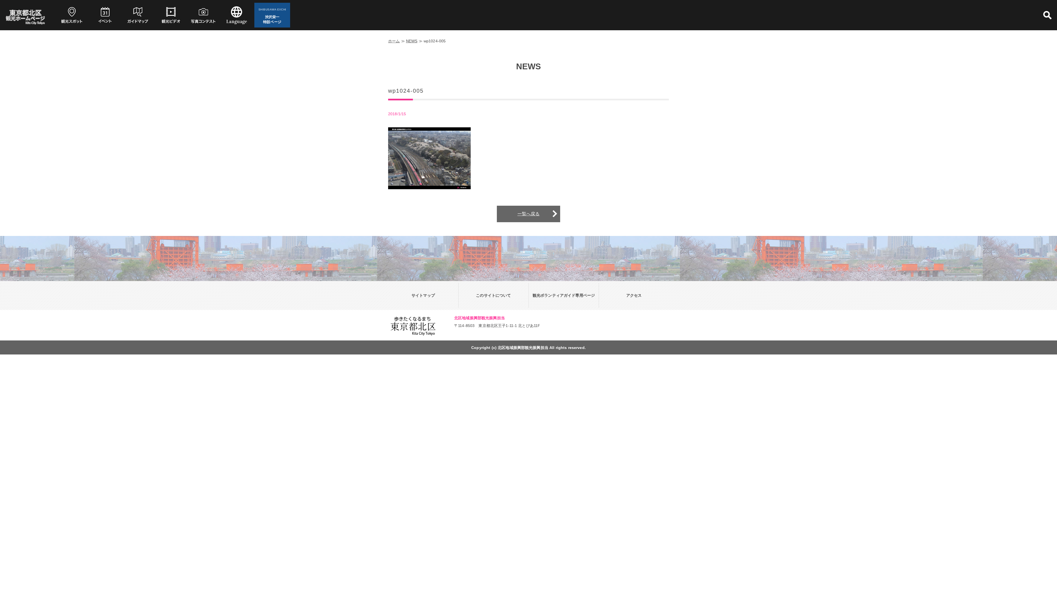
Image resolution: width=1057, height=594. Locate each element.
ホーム (394, 41)
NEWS (412, 41)
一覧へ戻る (528, 213)
